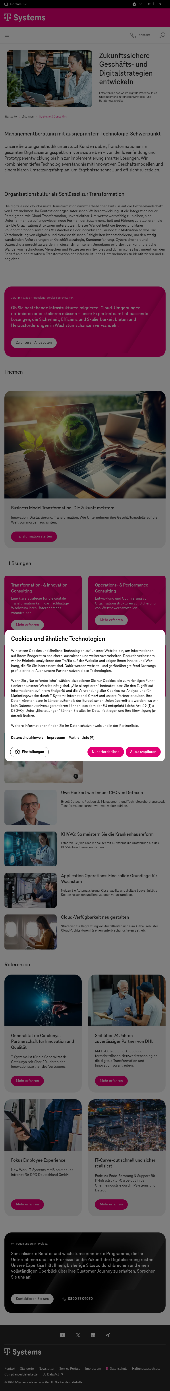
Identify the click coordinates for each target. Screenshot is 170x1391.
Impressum (56, 737)
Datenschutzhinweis (27, 737)
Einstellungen (33, 751)
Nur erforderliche (106, 751)
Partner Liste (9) (82, 737)
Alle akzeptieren (143, 751)
